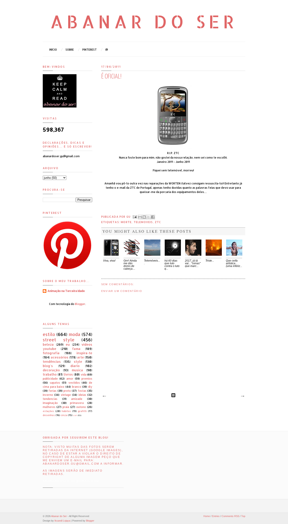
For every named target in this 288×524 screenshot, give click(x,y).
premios (86, 378)
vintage (66, 394)
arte (80, 357)
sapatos (55, 382)
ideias (82, 394)
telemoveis (143, 222)
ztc (158, 222)
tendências (52, 361)
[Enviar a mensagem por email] (140, 217)
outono (81, 407)
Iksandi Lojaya (62, 520)
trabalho (50, 374)
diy (90, 386)
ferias (52, 390)
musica (77, 370)
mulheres (49, 407)
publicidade (50, 378)
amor (69, 378)
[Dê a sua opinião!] (144, 217)
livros (68, 374)
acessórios (59, 357)
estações (48, 411)
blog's (48, 366)
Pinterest (89, 49)
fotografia (51, 353)
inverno (48, 394)
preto (67, 390)
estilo (49, 334)
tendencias (50, 399)
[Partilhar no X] (148, 217)
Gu (129, 216)
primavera (77, 403)
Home (206, 516)
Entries (216, 516)
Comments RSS (230, 516)
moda (74, 334)
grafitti (82, 411)
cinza (64, 415)
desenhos (49, 415)
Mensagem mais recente (104, 396)
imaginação (50, 403)
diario (75, 366)
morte (126, 222)
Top (243, 516)
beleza (48, 344)
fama (76, 349)
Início (53, 49)
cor (75, 415)
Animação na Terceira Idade (66, 291)
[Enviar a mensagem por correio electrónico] (134, 216)
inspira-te (84, 353)
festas (82, 390)
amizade (76, 399)
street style (58, 340)
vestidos (74, 382)
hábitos (66, 411)
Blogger (80, 304)
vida (83, 374)
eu (68, 344)
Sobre (69, 49)
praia (66, 407)
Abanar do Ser (144, 21)
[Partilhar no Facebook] (153, 217)
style (78, 361)
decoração (51, 370)
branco (76, 386)
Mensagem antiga (242, 396)
